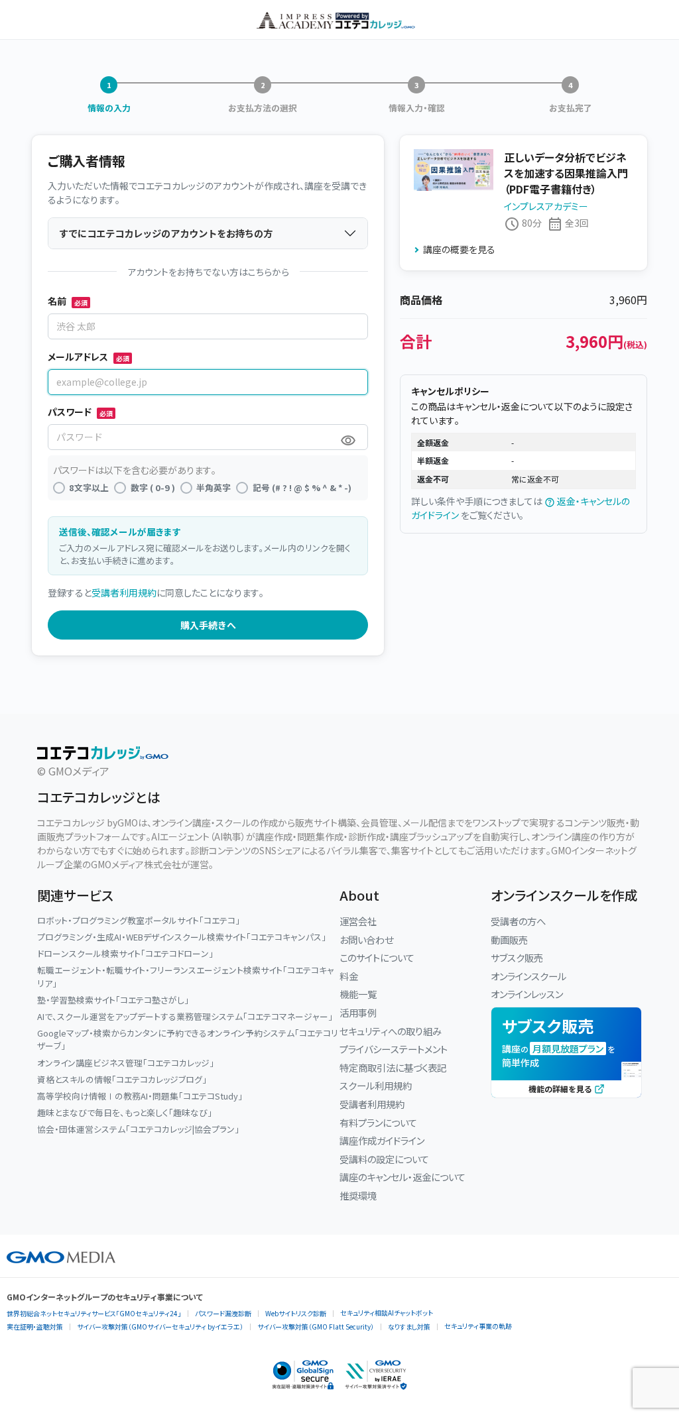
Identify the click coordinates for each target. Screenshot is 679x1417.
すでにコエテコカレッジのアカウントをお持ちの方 (166, 233)
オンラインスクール (528, 976)
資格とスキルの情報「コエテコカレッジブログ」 (122, 1079)
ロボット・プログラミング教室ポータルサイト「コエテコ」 (138, 920)
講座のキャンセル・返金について (402, 1177)
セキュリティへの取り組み (391, 1031)
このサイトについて (377, 957)
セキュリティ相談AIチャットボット (386, 1313)
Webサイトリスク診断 (295, 1313)
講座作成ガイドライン (382, 1140)
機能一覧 (358, 994)
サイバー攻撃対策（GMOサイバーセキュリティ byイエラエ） (160, 1327)
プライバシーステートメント (394, 1049)
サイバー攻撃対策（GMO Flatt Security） (315, 1327)
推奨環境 (358, 1195)
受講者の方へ (518, 921)
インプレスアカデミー (546, 206)
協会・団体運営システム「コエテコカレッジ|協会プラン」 (138, 1129)
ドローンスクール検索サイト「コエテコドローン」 (125, 953)
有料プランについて (378, 1122)
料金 (349, 976)
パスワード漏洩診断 (223, 1313)
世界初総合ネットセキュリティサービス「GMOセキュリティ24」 (94, 1313)
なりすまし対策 (409, 1327)
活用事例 (358, 1012)
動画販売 (509, 939)
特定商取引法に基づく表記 (393, 1067)
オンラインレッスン (527, 994)
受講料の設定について (384, 1159)
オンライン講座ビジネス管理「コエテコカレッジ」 (125, 1062)
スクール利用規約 (376, 1085)
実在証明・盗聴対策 (35, 1327)
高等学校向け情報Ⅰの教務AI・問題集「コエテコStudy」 (140, 1096)
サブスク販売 (517, 957)
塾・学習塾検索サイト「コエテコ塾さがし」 (113, 999)
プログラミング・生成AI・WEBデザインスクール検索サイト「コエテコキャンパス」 (181, 937)
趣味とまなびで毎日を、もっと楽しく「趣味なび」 (124, 1112)
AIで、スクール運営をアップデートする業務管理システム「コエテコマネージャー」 (185, 1016)
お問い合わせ (366, 939)
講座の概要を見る (459, 249)
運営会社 (358, 921)
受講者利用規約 (124, 592)
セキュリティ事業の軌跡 (478, 1326)
